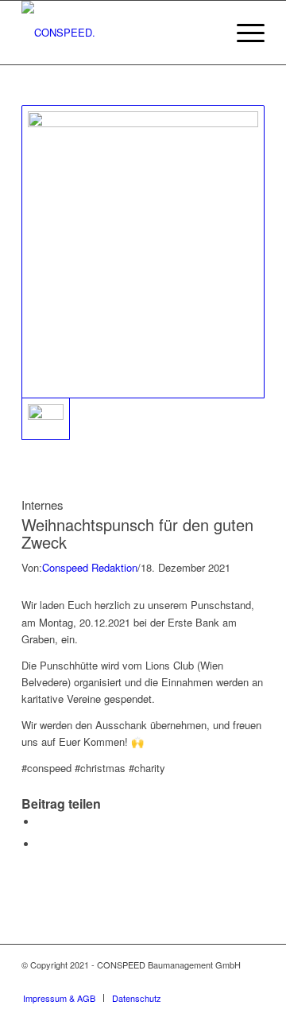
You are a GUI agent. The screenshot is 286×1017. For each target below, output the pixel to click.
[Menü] (243, 32)
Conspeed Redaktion (89, 567)
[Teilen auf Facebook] (41, 821)
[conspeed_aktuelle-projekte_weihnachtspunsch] (143, 251)
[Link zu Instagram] (229, 981)
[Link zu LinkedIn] (205, 981)
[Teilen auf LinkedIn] (41, 844)
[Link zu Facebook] (253, 981)
